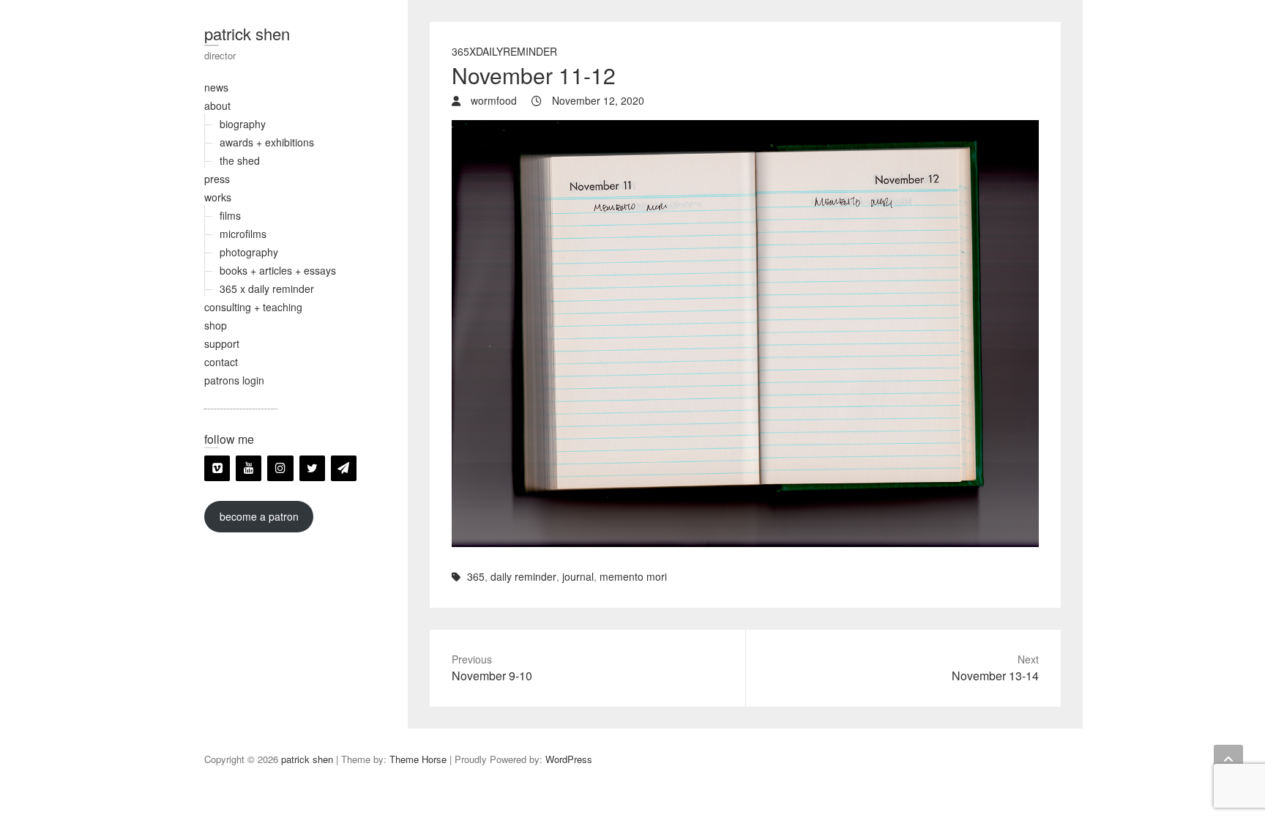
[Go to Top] (1228, 759)
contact (221, 361)
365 (476, 576)
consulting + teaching (253, 307)
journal (578, 576)
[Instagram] (280, 468)
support (221, 343)
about (217, 105)
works (217, 197)
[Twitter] (312, 468)
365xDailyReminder (504, 51)
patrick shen (247, 33)
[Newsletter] (344, 468)
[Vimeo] (217, 468)
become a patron (259, 516)
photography (249, 252)
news (216, 87)
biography (243, 123)
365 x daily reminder (267, 288)
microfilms (243, 233)
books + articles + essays (278, 270)
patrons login (234, 380)
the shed (240, 160)
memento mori (633, 576)
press (217, 178)
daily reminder (523, 576)
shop (215, 325)
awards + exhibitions (267, 142)
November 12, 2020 (596, 100)
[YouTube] (248, 468)
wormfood (492, 100)
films (230, 215)
